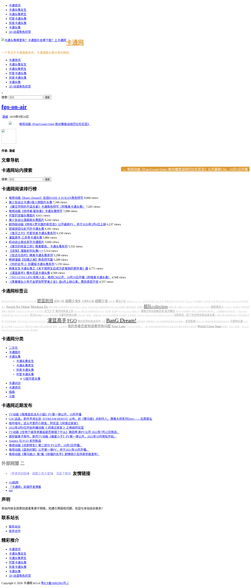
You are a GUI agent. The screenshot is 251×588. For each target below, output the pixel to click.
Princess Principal (232, 301)
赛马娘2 (34, 330)
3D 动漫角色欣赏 (20, 31)
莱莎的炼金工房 (64, 311)
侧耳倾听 (11, 311)
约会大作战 (93, 307)
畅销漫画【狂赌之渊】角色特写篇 (31, 259)
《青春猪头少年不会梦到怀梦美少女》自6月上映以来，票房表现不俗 (53, 281)
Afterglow (242, 311)
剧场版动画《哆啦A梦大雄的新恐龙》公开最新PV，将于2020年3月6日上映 (57, 224)
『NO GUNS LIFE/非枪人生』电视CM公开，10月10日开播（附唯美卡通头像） (60, 277)
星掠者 (112, 301)
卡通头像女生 (17, 9)
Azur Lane (118, 326)
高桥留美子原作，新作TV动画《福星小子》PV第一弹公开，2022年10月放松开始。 (63, 436)
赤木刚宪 (123, 315)
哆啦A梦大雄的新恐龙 (226, 315)
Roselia (46, 315)
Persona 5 (189, 301)
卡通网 (75, 42)
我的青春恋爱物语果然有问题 (89, 326)
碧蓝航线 (45, 301)
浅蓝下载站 (63, 473)
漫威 (5, 116)
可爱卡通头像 (17, 18)
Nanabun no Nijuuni (25, 311)
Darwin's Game (124, 311)
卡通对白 (15, 383)
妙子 (208, 307)
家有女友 (29, 327)
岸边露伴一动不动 (202, 301)
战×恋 (178, 311)
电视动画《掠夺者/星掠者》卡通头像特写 (35, 211)
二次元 (13, 347)
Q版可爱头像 (32, 378)
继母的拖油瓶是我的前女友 (217, 321)
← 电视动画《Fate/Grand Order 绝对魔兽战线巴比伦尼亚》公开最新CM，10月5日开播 (185, 169)
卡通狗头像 (87, 301)
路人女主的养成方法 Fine (93, 311)
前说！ (90, 315)
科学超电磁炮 (10, 321)
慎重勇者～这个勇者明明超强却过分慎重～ (165, 321)
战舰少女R (72, 301)
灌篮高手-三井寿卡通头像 (25, 237)
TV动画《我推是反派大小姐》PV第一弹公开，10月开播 (45, 414)
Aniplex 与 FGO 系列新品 (25, 440)
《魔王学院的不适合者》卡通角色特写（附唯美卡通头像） (47, 206)
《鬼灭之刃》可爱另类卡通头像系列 (32, 233)
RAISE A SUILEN (165, 315)
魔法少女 (121, 301)
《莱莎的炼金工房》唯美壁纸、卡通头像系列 (38, 246)
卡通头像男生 (17, 14)
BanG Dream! (121, 320)
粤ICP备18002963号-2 (55, 583)
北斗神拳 (8, 327)
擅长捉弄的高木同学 (89, 321)
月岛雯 (108, 311)
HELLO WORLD (21, 315)
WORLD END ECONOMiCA (34, 321)
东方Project (36, 315)
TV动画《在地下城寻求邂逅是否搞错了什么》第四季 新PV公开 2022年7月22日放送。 (64, 432)
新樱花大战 (169, 301)
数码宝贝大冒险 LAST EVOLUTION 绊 (18, 301)
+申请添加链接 (19, 473)
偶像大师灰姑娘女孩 (43, 327)
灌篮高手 (57, 320)
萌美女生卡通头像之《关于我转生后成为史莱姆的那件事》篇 (48, 268)
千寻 (19, 321)
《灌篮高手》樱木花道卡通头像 (29, 272)
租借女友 (98, 315)
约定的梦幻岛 (7, 315)
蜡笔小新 (59, 301)
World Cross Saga (209, 326)
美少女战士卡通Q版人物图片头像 (30, 202)
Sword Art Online (18, 307)
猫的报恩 (141, 321)
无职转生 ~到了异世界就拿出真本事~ (195, 315)
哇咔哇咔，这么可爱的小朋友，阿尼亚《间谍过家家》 (44, 423)
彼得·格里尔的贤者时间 (59, 307)
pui (10, 490)
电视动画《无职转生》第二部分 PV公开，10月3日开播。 (46, 445)
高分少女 (200, 321)
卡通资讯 (15, 5)
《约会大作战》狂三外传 (152, 301)
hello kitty (81, 315)
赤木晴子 (237, 307)
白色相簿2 (186, 311)
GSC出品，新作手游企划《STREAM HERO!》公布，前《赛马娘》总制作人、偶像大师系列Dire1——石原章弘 (80, 418)
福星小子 (136, 311)
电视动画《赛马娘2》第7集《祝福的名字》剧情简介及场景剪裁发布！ (54, 454)
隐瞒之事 (172, 307)
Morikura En (39, 307)
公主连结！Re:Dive (136, 315)
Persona (26, 330)
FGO (72, 320)
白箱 (103, 321)
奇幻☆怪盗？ (235, 327)
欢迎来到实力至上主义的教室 (112, 307)
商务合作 (15, 531)
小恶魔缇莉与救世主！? (227, 311)
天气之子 (49, 311)
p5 (140, 301)
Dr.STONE (39, 311)
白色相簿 (54, 315)
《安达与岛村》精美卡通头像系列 (31, 255)
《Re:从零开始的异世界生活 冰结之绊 (161, 327)
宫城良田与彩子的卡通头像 (26, 228)
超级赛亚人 (217, 306)
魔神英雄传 (131, 307)
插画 (12, 392)
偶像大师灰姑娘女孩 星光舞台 (158, 311)
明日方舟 (220, 301)
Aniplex (77, 311)
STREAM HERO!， (134, 327)
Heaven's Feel (151, 315)
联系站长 (15, 526)
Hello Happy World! (78, 307)
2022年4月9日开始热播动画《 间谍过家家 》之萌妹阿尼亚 (46, 427)
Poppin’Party (18, 327)
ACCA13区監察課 (110, 315)
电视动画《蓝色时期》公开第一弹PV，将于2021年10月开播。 (49, 449)
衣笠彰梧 (190, 321)
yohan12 (228, 307)
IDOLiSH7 (179, 301)
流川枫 (115, 311)
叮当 (213, 301)
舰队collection (156, 306)
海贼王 (225, 327)
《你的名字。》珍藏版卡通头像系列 (31, 264)
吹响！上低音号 (60, 327)
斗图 (12, 396)
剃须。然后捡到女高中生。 (203, 311)
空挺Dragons (132, 301)
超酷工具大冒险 (42, 473)
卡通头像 (15, 27)
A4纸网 (13, 482)
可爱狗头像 (236, 321)
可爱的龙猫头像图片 (22, 215)
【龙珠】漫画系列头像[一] (26, 250)
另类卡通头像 (17, 23)
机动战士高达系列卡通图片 (26, 242)
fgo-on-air (14, 106)
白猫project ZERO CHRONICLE (191, 307)
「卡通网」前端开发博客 (25, 486)
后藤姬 (140, 307)
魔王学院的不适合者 (187, 327)
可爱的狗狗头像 (68, 315)
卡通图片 (15, 352)
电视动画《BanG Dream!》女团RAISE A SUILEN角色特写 (46, 197)
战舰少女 (101, 301)
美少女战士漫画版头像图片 (26, 220)
